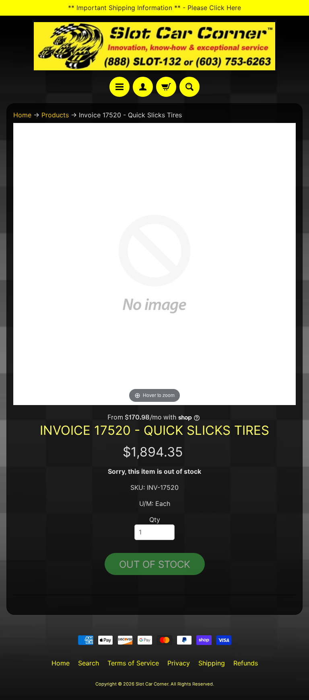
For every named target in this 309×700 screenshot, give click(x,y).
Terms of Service (133, 663)
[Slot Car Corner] (154, 46)
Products (55, 115)
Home (22, 115)
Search (88, 663)
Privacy (178, 663)
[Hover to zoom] (154, 264)
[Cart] (166, 87)
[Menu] (119, 87)
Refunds (245, 663)
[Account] (143, 87)
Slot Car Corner (152, 684)
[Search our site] (189, 87)
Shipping (211, 663)
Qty (154, 520)
